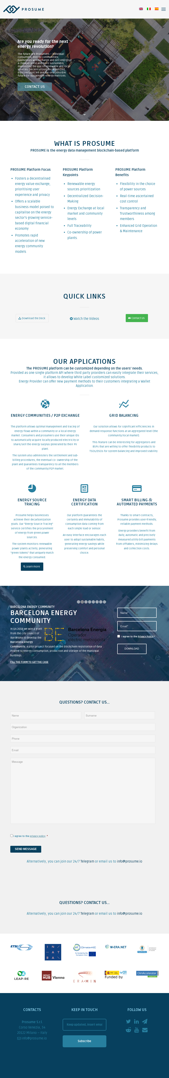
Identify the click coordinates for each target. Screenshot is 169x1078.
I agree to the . (30, 844)
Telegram (87, 869)
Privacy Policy (145, 640)
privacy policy (37, 844)
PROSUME (38, 150)
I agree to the (138, 640)
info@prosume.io (129, 869)
